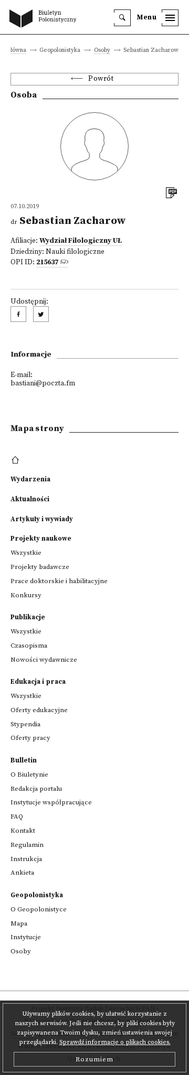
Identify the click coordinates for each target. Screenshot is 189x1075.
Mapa (18, 923)
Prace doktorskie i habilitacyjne (59, 581)
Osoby (102, 50)
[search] (122, 17)
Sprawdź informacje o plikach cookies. (115, 1042)
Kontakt (22, 830)
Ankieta (22, 872)
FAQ (16, 816)
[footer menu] (16, 460)
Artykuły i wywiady (41, 519)
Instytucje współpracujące (51, 802)
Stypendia (25, 724)
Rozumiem (94, 1059)
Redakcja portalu (36, 788)
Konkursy (25, 595)
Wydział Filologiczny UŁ (80, 240)
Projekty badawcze (39, 567)
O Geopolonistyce (38, 909)
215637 (47, 262)
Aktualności (29, 499)
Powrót (100, 78)
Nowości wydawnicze (43, 659)
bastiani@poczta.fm (42, 383)
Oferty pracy (30, 738)
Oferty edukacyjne (39, 710)
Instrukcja (26, 859)
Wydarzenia (30, 479)
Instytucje (25, 937)
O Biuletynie (29, 774)
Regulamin (27, 845)
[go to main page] (45, 19)
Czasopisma (28, 645)
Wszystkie (25, 553)
